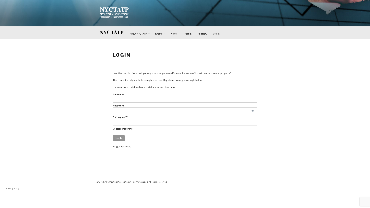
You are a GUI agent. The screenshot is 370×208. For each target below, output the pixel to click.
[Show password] (252, 110)
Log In (216, 33)
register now (152, 87)
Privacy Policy (12, 188)
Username (118, 94)
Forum (188, 33)
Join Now (202, 33)
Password (118, 105)
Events (158, 33)
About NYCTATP (138, 33)
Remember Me (124, 128)
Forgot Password (122, 146)
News (174, 33)
